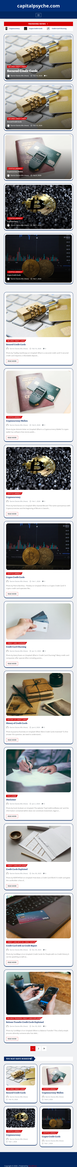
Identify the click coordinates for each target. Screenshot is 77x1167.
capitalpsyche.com (38, 6)
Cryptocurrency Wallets (15, 171)
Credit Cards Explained (17, 869)
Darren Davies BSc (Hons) (44, 76)
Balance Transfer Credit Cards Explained (25, 1021)
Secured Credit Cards (47, 71)
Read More (12, 361)
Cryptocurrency (12, 221)
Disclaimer (11, 799)
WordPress (32, 1166)
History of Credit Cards (16, 723)
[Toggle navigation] (38, 15)
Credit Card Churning (16, 646)
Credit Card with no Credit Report (21, 945)
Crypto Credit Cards (14, 275)
